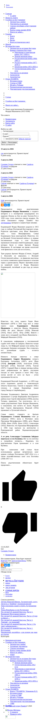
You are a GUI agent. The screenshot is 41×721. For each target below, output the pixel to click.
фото (7, 592)
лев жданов (10, 587)
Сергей (3, 183)
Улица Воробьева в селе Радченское (15, 610)
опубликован (6, 223)
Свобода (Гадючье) (26, 183)
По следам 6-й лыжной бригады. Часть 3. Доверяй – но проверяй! (17, 621)
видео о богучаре (14, 580)
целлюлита (8, 596)
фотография (8, 594)
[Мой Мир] (8, 205)
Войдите (4, 561)
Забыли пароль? (25, 139)
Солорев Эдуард (7, 164)
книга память (10, 585)
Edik (2, 200)
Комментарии (10, 555)
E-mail (5, 134)
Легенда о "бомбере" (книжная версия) (16, 604)
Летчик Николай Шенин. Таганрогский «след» (19, 602)
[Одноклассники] (2, 205)
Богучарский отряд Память (15, 706)
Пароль (5, 136)
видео (8, 578)
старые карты (12, 590)
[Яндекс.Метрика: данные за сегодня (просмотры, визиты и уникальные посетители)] (12, 710)
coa (2, 153)
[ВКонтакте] (5, 205)
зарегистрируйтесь (19, 561)
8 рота (7, 576)
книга (7, 583)
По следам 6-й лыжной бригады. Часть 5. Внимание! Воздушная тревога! (17, 613)
